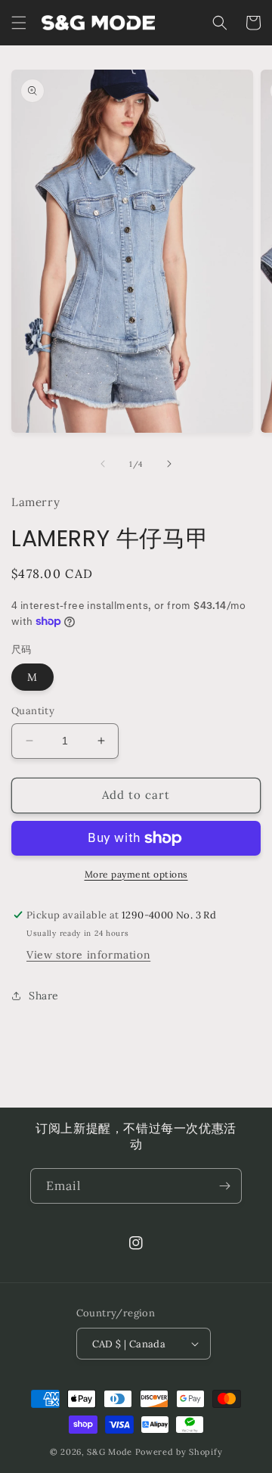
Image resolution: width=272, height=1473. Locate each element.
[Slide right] (169, 463)
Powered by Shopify (179, 1452)
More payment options (136, 874)
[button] (19, 22)
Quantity (32, 710)
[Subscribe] (224, 1186)
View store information (88, 955)
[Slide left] (102, 463)
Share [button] (44, 995)
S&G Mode (109, 1452)
